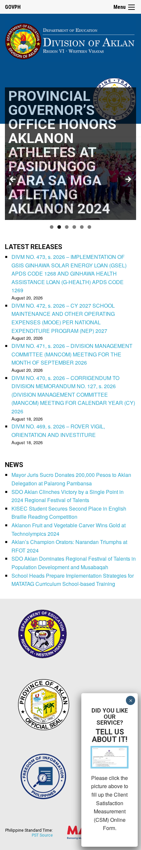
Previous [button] (13, 180)
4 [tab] (74, 227)
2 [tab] (59, 227)
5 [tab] (82, 227)
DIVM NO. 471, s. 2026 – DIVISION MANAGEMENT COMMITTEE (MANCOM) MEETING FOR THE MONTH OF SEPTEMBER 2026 (71, 354)
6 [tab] (89, 227)
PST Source (42, 835)
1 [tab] (51, 227)
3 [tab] (67, 227)
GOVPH (13, 7)
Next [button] (128, 180)
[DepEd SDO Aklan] (70, 40)
